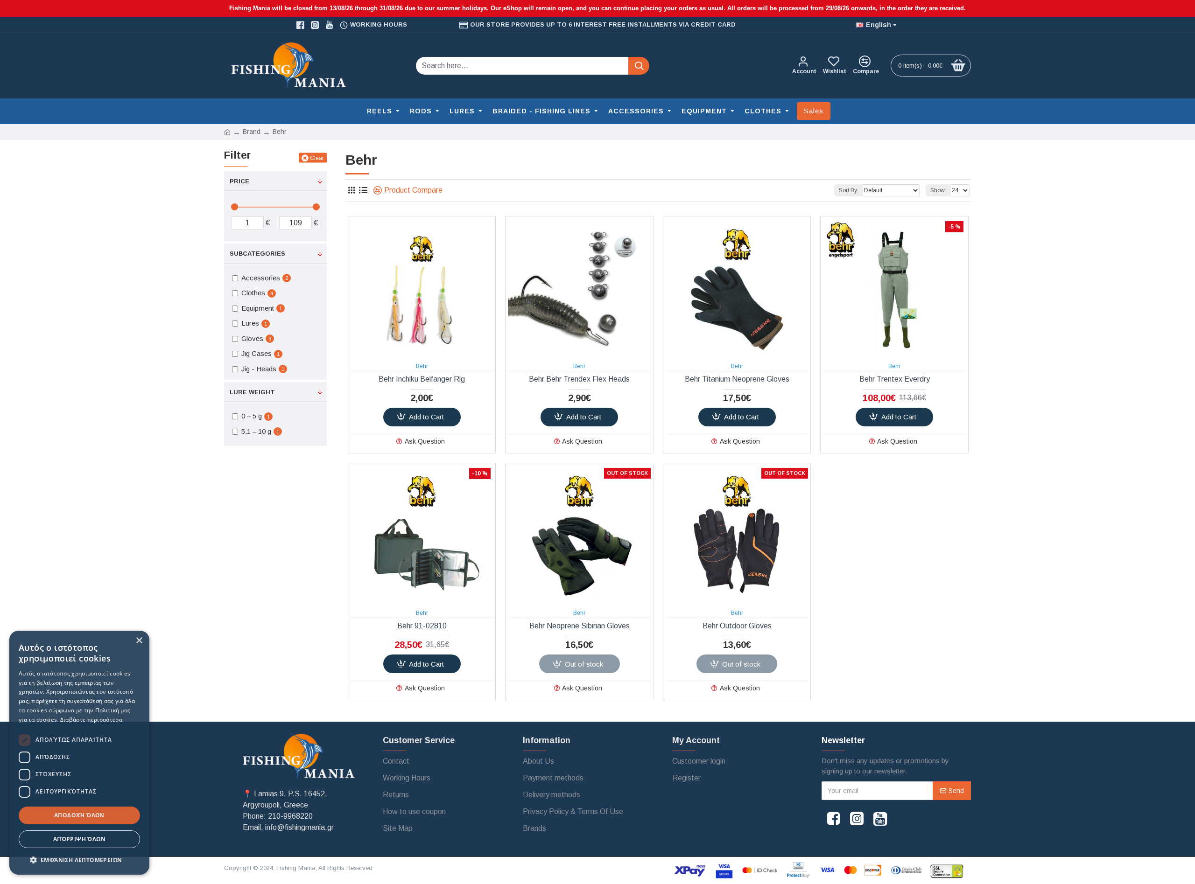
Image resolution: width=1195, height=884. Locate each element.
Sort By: (848, 190)
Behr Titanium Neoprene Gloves (737, 379)
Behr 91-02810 (422, 626)
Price (239, 181)
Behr (422, 366)
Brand (251, 131)
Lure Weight (252, 392)
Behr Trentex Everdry (894, 379)
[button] (79, 859)
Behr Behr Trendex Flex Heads (579, 379)
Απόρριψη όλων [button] (79, 839)
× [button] (138, 640)
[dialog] (79, 753)
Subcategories (257, 253)
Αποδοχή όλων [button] (79, 815)
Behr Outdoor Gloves (737, 626)
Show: (938, 190)
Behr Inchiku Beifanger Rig (422, 379)
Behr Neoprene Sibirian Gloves (579, 626)
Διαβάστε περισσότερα (91, 720)
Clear (317, 157)
